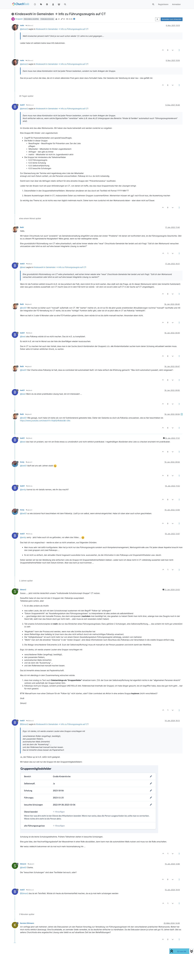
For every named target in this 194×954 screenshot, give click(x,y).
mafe (22, 25)
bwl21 (22, 105)
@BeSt (30, 264)
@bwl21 (29, 304)
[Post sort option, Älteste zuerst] (157, 19)
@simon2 (24, 29)
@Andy (30, 486)
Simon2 (23, 590)
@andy (23, 489)
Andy (22, 462)
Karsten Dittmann (27, 923)
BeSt (22, 227)
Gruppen (19, 19)
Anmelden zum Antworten (171, 19)
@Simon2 (30, 25)
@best (23, 267)
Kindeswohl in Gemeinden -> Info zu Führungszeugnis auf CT (62, 29)
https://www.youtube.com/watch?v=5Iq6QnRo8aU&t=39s (45, 420)
